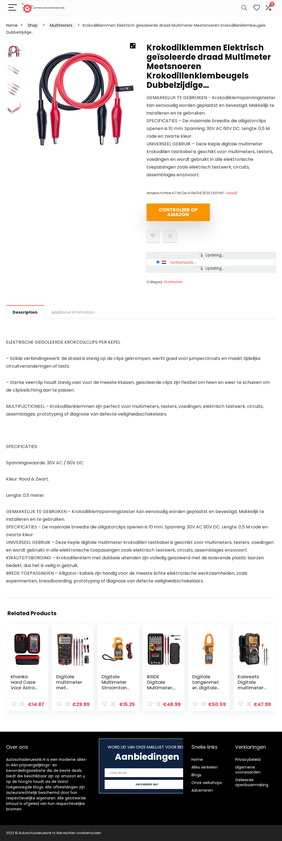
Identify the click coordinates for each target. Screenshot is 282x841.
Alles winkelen (204, 767)
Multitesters (61, 25)
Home (12, 25)
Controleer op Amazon (178, 212)
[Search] (244, 8)
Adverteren (202, 790)
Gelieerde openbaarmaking (251, 782)
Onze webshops (206, 782)
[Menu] (12, 8)
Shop (32, 25)
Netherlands (182, 262)
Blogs (196, 775)
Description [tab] (25, 312)
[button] (132, 45)
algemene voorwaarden (248, 769)
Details (231, 193)
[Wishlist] (256, 7)
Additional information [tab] (72, 312)
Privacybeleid (248, 759)
